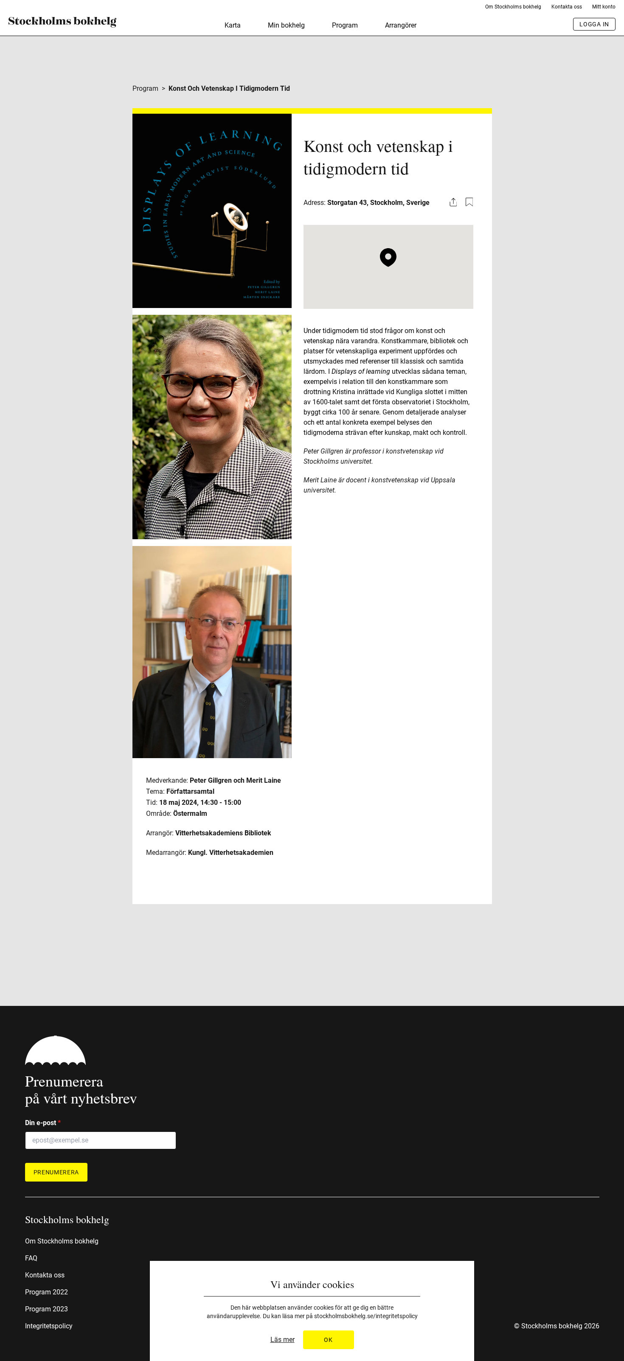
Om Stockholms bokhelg (513, 7)
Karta (233, 25)
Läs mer (282, 1339)
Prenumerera (56, 1172)
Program (345, 25)
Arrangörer (400, 25)
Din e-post (43, 1123)
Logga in (594, 24)
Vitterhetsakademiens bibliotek (223, 833)
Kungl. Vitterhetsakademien (230, 853)
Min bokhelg (286, 25)
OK (328, 1339)
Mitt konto (604, 7)
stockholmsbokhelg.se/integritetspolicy (366, 1316)
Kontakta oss (566, 7)
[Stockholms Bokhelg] (62, 22)
